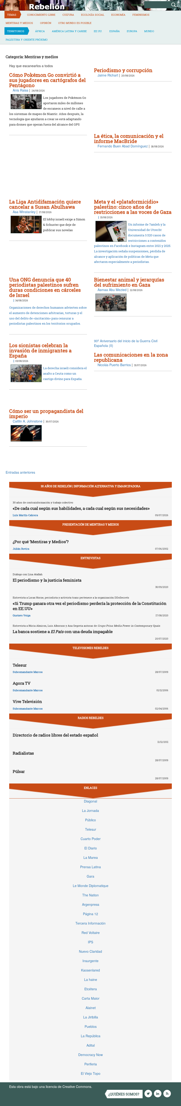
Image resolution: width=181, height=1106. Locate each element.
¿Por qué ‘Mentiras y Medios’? (41, 541)
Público (90, 820)
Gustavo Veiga (21, 615)
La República (90, 1035)
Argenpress (90, 904)
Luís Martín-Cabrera (25, 515)
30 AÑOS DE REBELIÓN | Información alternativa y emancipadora (90, 486)
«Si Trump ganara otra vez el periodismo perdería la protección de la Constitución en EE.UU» (89, 606)
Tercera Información (90, 923)
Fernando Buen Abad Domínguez (123, 146)
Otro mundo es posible (74, 23)
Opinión (45, 23)
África (40, 31)
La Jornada (90, 810)
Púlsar (19, 771)
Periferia (90, 1064)
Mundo (149, 31)
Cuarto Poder (91, 838)
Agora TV (21, 683)
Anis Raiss (20, 90)
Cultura (68, 14)
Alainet (91, 1007)
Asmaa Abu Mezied (112, 289)
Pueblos (91, 1026)
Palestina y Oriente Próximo (27, 39)
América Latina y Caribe (69, 31)
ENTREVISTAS (90, 558)
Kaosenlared (90, 970)
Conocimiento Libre (41, 14)
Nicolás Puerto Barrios (114, 364)
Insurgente (90, 960)
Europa (132, 31)
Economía (118, 14)
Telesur (20, 665)
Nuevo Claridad (90, 951)
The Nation (90, 895)
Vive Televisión (27, 701)
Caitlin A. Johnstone (27, 421)
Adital (90, 1045)
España (114, 31)
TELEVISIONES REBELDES (90, 648)
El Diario (90, 848)
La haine (90, 979)
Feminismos (140, 14)
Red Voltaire (91, 932)
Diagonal (90, 801)
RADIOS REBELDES (90, 718)
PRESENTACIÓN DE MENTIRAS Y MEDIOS (90, 524)
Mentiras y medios (19, 23)
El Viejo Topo (90, 1073)
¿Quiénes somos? (123, 1094)
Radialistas (23, 753)
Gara (90, 876)
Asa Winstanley (24, 211)
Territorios (15, 31)
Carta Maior (90, 998)
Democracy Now (90, 1054)
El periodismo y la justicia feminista (47, 580)
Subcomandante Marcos (28, 672)
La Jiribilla (90, 1017)
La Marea (90, 857)
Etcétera (90, 989)
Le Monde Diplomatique (90, 885)
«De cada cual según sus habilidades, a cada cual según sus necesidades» (81, 508)
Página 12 (90, 913)
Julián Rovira (21, 548)
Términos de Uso (106, 1086)
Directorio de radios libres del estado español (55, 735)
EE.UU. (98, 31)
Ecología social (92, 14)
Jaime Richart (108, 75)
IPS (90, 942)
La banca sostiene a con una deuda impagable (63, 631)
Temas (11, 14)
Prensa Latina (90, 866)
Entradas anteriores (20, 472)
